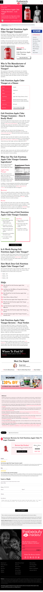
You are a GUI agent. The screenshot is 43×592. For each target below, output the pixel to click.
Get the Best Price (15, 244)
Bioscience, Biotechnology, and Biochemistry (9, 139)
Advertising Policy (33, 564)
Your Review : (3, 498)
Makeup (2, 570)
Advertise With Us (33, 570)
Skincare (2, 566)
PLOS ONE (25, 206)
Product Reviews (4, 564)
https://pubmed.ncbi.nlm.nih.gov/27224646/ (28, 416)
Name (2, 489)
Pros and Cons (35, 44)
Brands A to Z (3, 562)
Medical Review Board (19, 562)
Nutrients (23, 196)
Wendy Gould (22, 365)
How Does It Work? (36, 41)
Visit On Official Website (18, 107)
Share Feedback (37, 369)
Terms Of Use (17, 566)
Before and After (36, 46)
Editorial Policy (32, 562)
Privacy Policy (18, 570)
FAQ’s (34, 50)
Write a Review (22, 451)
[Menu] (1, 2)
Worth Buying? (36, 48)
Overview (35, 37)
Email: (23, 548)
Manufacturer (35, 39)
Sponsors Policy (33, 566)
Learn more (9, 25)
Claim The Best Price (23, 57)
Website (2, 494)
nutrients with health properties (11, 123)
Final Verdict (35, 52)
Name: (23, 545)
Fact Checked (4, 7)
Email (23, 489)
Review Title (3, 482)
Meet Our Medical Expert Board (24, 369)
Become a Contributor (34, 568)
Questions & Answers (13, 432)
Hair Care (3, 568)
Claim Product (18, 573)
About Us (17, 564)
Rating (2, 487)
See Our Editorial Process (9, 369)
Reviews (4, 432)
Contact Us (17, 568)
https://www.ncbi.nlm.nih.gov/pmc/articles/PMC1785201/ (29, 411)
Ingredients (35, 42)
